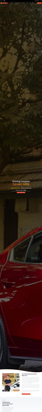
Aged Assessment (31, 410)
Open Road (18, 410)
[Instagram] (0, 0)
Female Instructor (19, 405)
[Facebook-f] (3, 0)
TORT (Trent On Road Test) (33, 405)
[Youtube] (4, 0)
